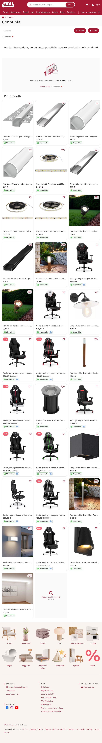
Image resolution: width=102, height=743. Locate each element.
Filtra (94, 31)
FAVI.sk (33, 729)
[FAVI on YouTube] (16, 707)
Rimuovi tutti (45, 86)
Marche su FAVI (47, 694)
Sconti (92, 666)
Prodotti (10, 17)
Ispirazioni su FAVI (48, 697)
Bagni (62, 12)
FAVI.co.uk (80, 729)
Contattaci (10, 690)
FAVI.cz (25, 729)
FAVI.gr (97, 729)
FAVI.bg (89, 729)
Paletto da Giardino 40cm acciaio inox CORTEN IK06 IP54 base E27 (65, 278)
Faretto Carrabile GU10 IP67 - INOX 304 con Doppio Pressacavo (63, 420)
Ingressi (76, 666)
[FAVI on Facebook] (7, 707)
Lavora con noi (12, 694)
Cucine (55, 12)
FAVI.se (71, 729)
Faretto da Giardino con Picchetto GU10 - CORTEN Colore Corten (31, 326)
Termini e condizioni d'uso (52, 708)
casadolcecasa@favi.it (17, 687)
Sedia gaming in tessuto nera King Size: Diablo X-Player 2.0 (29, 468)
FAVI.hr (63, 729)
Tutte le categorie (88, 12)
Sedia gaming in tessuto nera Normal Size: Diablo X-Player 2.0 (63, 562)
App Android (89, 687)
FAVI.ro (48, 729)
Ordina (81, 31)
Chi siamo (45, 687)
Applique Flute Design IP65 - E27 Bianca (20, 562)
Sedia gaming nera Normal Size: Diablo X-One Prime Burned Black (32, 373)
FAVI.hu (55, 729)
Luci (32, 12)
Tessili (26, 12)
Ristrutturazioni (43, 12)
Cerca (70, 5)
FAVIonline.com (10, 725)
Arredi (5, 12)
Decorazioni (15, 12)
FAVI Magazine (47, 701)
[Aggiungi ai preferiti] (64, 103)
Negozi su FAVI (47, 690)
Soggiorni (71, 12)
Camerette (59, 666)
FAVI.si (6, 733)
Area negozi (46, 704)
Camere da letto (42, 667)
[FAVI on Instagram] (11, 707)
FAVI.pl (41, 729)
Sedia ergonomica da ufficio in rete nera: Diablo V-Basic (27, 515)
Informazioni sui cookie (51, 711)
